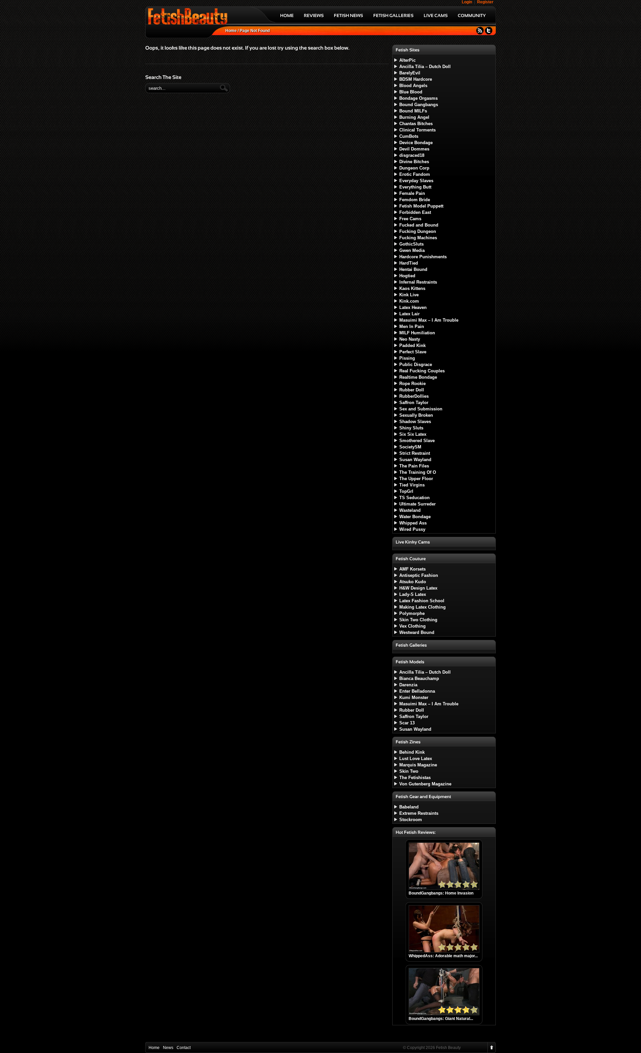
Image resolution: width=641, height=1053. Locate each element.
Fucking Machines (418, 237)
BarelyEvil (409, 72)
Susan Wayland (415, 459)
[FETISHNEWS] (348, 18)
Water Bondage (415, 516)
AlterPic (407, 60)
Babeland (409, 806)
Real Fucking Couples (422, 370)
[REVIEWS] (314, 18)
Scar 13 (407, 722)
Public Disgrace (415, 364)
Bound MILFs (413, 110)
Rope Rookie (412, 383)
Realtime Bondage (418, 377)
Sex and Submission (420, 408)
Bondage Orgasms (418, 98)
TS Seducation (414, 497)
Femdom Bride (414, 199)
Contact (184, 1047)
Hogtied (407, 275)
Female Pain (412, 193)
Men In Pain (411, 326)
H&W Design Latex (418, 588)
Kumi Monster (413, 697)
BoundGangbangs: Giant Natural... (441, 1018)
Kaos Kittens (412, 288)
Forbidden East (415, 212)
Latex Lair (409, 313)
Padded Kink (412, 345)
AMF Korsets (412, 569)
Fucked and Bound (418, 225)
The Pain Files (414, 465)
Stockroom (410, 819)
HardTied (408, 263)
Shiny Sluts (411, 427)
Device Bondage (416, 142)
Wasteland (410, 510)
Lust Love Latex (415, 758)
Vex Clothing (412, 626)
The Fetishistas (415, 777)
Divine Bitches (414, 161)
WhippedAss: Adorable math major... (443, 956)
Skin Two (408, 771)
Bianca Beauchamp (419, 678)
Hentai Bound (413, 269)
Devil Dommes (414, 148)
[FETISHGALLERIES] (393, 18)
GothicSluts (411, 244)
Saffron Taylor (413, 402)
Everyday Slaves (416, 180)
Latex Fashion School (421, 600)
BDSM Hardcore (415, 79)
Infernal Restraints (418, 282)
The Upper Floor (416, 478)
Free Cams (410, 218)
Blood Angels (413, 85)
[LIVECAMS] (436, 18)
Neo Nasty (409, 339)
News (168, 1047)
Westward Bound (416, 632)
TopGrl (406, 491)
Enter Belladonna (417, 691)
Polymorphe (412, 613)
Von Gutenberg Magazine (425, 783)
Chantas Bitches (416, 123)
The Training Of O (417, 472)
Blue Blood (410, 91)
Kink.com (409, 301)
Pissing (407, 358)
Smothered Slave (417, 440)
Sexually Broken (416, 415)
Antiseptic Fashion (418, 575)
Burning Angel (414, 117)
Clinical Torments (417, 129)
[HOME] (287, 18)
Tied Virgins (412, 484)
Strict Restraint (414, 453)
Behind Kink (412, 752)
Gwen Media (412, 250)
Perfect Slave (412, 351)
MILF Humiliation (417, 332)
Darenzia (408, 684)
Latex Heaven (413, 307)
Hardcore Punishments (423, 256)
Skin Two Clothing (418, 619)
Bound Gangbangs (418, 104)
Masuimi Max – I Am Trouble (428, 320)
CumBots (408, 136)
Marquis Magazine (418, 764)
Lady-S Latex (412, 594)
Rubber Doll (411, 389)
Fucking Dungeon (417, 231)
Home (231, 30)
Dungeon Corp (414, 167)
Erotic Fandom (414, 174)
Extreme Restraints (418, 813)
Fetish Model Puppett (421, 206)
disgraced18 (411, 155)
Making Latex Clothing (422, 607)
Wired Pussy (412, 529)
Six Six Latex (412, 434)
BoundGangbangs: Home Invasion (441, 893)
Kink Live (409, 294)
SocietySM (410, 446)
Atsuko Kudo (412, 581)
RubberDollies (414, 396)
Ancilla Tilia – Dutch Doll (425, 66)
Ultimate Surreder (417, 503)
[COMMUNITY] (472, 18)
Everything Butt (415, 187)
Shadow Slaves (415, 421)
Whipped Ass (413, 522)
